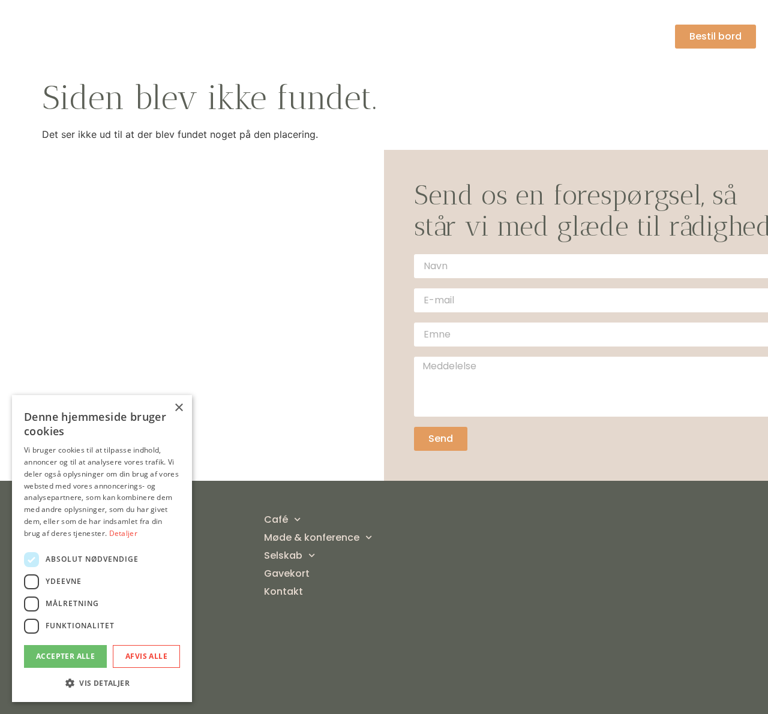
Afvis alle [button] (146, 656)
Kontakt (643, 36)
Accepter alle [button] (65, 656)
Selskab (501, 36)
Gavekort (579, 36)
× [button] (178, 407)
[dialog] (102, 548)
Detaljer (123, 533)
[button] (102, 683)
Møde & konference (397, 36)
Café (300, 36)
